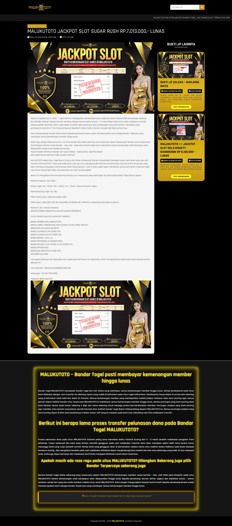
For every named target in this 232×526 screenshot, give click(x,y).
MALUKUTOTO (118, 521)
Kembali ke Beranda (38, 26)
